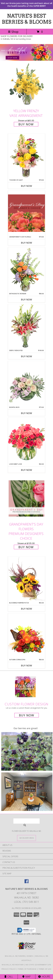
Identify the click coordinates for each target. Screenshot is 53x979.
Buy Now (26, 124)
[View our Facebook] (26, 882)
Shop (14, 32)
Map (27, 976)
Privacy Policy (9, 969)
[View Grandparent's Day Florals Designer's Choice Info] (26, 213)
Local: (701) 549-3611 (26, 902)
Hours (45, 976)
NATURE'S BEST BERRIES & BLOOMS (26, 19)
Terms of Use (45, 969)
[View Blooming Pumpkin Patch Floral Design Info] (26, 579)
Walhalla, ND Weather (13, 965)
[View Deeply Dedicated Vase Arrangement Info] (26, 326)
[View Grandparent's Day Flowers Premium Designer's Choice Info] (26, 498)
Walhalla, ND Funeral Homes (19, 956)
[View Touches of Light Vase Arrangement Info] (26, 156)
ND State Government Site (38, 965)
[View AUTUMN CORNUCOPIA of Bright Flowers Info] (26, 635)
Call (9, 976)
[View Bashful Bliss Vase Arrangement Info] (26, 383)
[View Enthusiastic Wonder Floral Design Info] (26, 269)
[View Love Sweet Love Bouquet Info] (26, 440)
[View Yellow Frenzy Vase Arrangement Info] (26, 85)
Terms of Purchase (27, 969)
